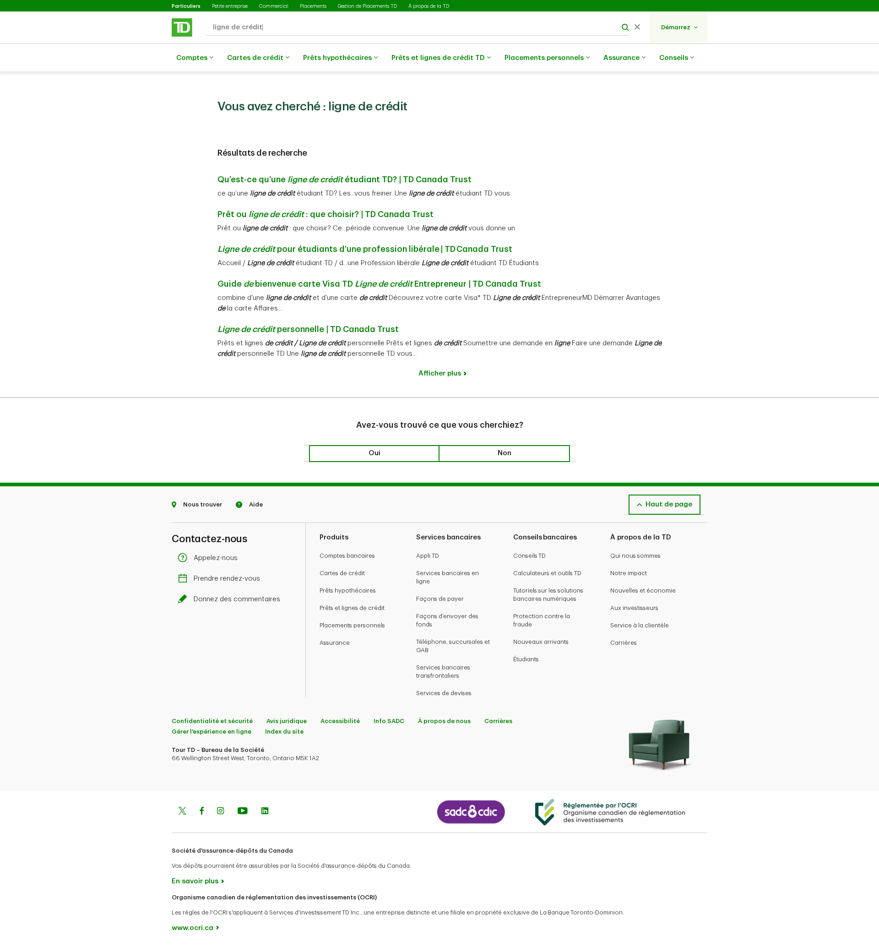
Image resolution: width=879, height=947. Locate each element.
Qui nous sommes (635, 556)
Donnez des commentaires (237, 599)
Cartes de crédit (255, 57)
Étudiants (526, 659)
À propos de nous (444, 721)
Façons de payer (440, 599)
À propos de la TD (428, 6)
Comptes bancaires (347, 556)
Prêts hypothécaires (337, 57)
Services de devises (444, 693)
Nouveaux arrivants (541, 642)
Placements (313, 6)
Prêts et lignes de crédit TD (438, 57)
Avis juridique (286, 721)
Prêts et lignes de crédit (352, 608)
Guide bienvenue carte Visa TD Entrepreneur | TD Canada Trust (379, 284)
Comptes (191, 57)
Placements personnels (544, 57)
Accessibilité (340, 721)
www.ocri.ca (192, 928)
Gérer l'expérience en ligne (211, 732)
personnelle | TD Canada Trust (308, 329)
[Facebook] (201, 812)
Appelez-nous (216, 558)
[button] (679, 27)
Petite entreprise (230, 6)
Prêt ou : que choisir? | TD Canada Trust (325, 214)
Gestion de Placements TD (367, 6)
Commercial (273, 6)
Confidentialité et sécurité (212, 721)
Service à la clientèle (639, 625)
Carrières (623, 643)
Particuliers (186, 6)
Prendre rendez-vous (227, 578)
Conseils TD (529, 556)
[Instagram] (220, 812)
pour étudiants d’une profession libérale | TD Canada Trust (364, 249)
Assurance (621, 57)
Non (504, 453)
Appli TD (427, 556)
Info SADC (389, 721)
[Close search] (637, 27)
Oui (374, 453)
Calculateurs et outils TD (547, 573)
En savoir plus (195, 881)
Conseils (673, 57)
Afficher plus (439, 373)
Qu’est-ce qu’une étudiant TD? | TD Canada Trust (344, 179)
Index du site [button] (284, 732)
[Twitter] (182, 812)
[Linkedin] (264, 812)
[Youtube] (243, 812)
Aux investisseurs (634, 608)
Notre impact (628, 573)
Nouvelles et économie (643, 590)
